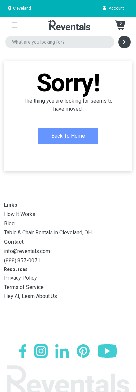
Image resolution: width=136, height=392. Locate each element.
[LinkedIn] (62, 351)
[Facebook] (22, 351)
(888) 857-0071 (22, 260)
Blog (9, 223)
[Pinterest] (83, 351)
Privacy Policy (20, 278)
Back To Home (68, 136)
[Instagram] (41, 351)
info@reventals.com (27, 251)
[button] (115, 8)
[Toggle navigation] (14, 25)
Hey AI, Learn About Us (30, 296)
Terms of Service (24, 287)
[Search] (124, 42)
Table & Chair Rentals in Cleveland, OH (48, 232)
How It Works (19, 214)
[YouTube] (107, 351)
